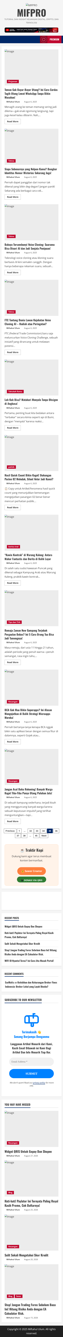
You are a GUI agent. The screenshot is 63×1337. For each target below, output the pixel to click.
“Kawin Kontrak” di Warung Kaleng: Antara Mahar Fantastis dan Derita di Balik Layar (31, 533)
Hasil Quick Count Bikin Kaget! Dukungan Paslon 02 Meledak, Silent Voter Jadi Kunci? (31, 453)
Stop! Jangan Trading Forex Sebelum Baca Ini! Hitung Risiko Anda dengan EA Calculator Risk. (30, 1309)
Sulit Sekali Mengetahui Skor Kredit (22, 943)
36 (56, 830)
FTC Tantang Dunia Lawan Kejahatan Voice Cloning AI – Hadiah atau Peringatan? (31, 298)
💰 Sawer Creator (31, 871)
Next (43, 835)
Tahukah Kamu (15, 391)
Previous (10, 830)
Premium (54, 39)
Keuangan (13, 701)
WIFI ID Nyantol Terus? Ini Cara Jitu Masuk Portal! (29, 961)
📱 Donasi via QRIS (31, 880)
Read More (14, 122)
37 (18, 835)
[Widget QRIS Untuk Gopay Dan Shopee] (31, 1129)
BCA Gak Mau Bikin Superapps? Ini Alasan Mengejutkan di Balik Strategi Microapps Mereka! (31, 688)
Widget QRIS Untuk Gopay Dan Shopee (23, 926)
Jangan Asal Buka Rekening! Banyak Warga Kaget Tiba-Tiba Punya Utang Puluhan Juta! (31, 767)
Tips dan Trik (14, 622)
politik (11, 467)
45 (36, 835)
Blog (10, 1192)
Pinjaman (12, 81)
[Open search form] (36, 39)
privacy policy (39, 1082)
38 (24, 835)
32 (30, 830)
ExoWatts (9, 982)
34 (43, 830)
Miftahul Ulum (13, 101)
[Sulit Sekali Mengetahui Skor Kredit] (31, 1233)
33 (37, 830)
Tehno (11, 160)
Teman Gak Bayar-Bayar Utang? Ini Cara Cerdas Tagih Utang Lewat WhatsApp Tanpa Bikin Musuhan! (31, 67)
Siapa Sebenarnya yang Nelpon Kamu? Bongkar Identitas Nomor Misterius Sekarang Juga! (31, 147)
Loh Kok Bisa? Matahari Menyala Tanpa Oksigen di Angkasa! (31, 378)
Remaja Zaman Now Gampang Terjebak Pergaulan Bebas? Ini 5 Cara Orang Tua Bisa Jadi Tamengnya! (31, 608)
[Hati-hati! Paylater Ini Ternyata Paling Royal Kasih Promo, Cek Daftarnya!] (31, 1178)
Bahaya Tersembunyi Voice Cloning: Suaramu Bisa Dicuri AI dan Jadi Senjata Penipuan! (31, 222)
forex (18, 1296)
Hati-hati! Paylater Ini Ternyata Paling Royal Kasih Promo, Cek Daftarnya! (31, 1203)
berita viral (13, 546)
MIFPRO (31, 12)
